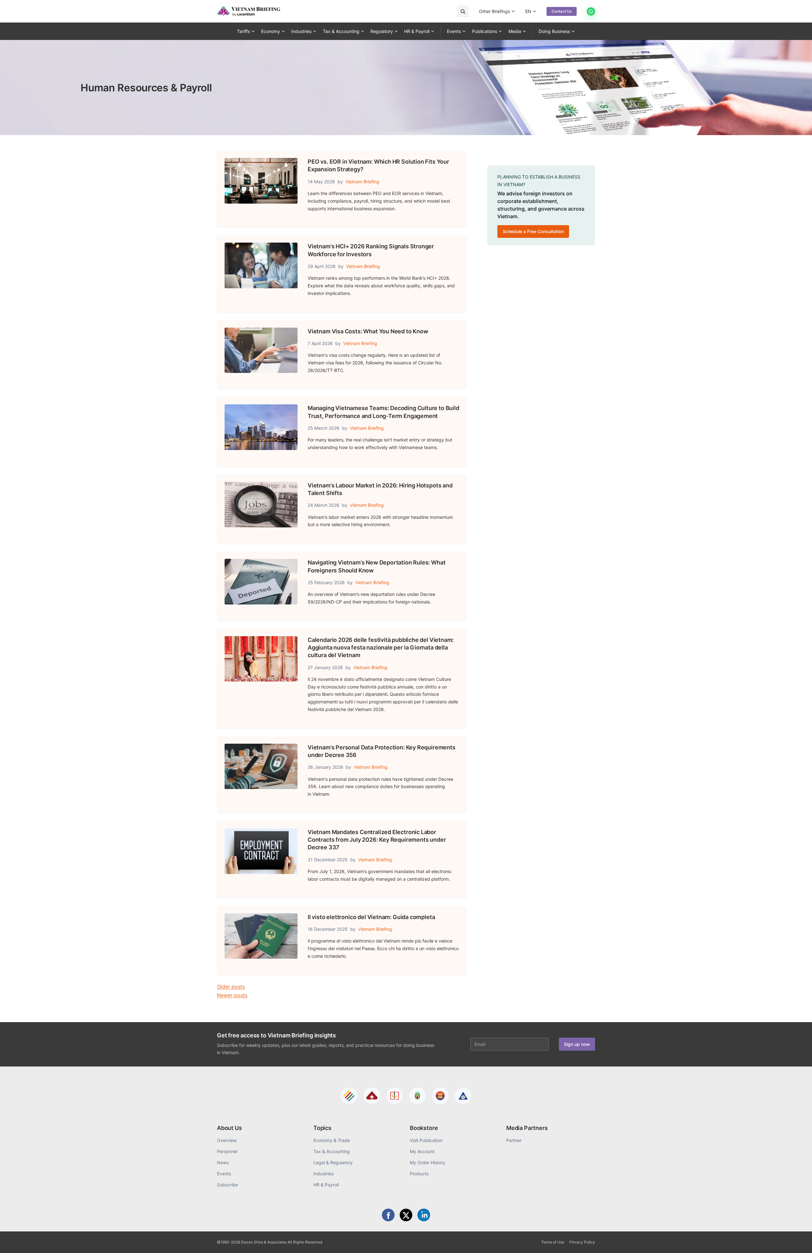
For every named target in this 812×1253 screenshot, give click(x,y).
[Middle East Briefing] (463, 1096)
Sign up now (577, 1044)
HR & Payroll (416, 31)
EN (528, 11)
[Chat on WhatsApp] (591, 11)
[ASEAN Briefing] (440, 1096)
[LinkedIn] (423, 1215)
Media (514, 31)
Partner (513, 1140)
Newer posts (232, 995)
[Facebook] (388, 1215)
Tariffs (243, 31)
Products (419, 1173)
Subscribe (227, 1184)
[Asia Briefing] (372, 1096)
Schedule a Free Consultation (533, 231)
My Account (422, 1151)
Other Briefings (494, 11)
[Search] (463, 11)
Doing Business (554, 31)
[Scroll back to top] (797, 1241)
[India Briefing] (417, 1096)
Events (454, 31)
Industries (301, 31)
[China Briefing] (394, 1096)
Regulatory (381, 31)
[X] (406, 1215)
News (223, 1162)
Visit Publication (426, 1140)
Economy (270, 31)
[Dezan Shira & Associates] (349, 1096)
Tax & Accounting (341, 31)
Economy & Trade (331, 1140)
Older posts (231, 986)
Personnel (227, 1151)
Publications (484, 31)
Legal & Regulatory (333, 1162)
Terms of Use (552, 1242)
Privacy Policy (582, 1242)
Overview (227, 1140)
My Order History (427, 1162)
